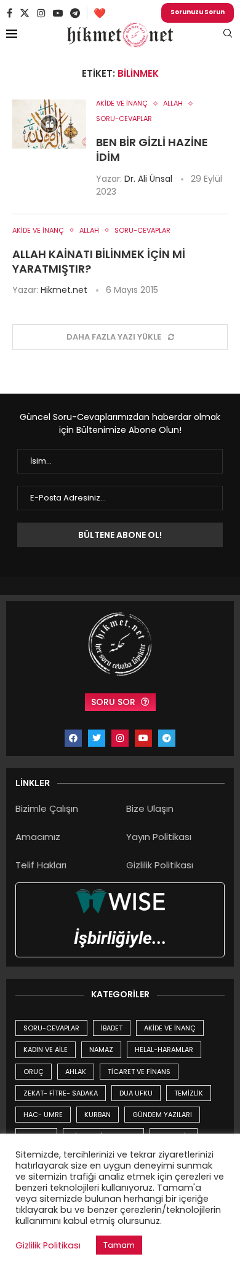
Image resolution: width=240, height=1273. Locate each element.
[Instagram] (41, 12)
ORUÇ (33, 1071)
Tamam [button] (119, 1245)
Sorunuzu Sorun (197, 12)
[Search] (228, 35)
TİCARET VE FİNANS (139, 1071)
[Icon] (49, 124)
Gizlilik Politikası (159, 865)
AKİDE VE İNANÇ (170, 1028)
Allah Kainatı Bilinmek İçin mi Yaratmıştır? (98, 261)
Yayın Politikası (158, 836)
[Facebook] (9, 12)
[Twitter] (24, 12)
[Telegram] (75, 12)
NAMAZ (101, 1049)
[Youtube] (57, 12)
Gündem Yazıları (162, 1114)
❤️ (100, 13)
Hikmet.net (64, 290)
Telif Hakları (40, 865)
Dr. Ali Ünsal (148, 179)
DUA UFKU (136, 1093)
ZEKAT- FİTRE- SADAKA (60, 1093)
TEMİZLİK (188, 1093)
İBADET (111, 1028)
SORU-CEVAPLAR (51, 1028)
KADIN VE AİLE (45, 1049)
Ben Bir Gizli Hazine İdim (152, 149)
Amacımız (37, 836)
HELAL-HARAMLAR (164, 1049)
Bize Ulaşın (150, 808)
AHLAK (75, 1071)
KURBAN (97, 1114)
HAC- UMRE (43, 1114)
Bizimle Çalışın (46, 808)
